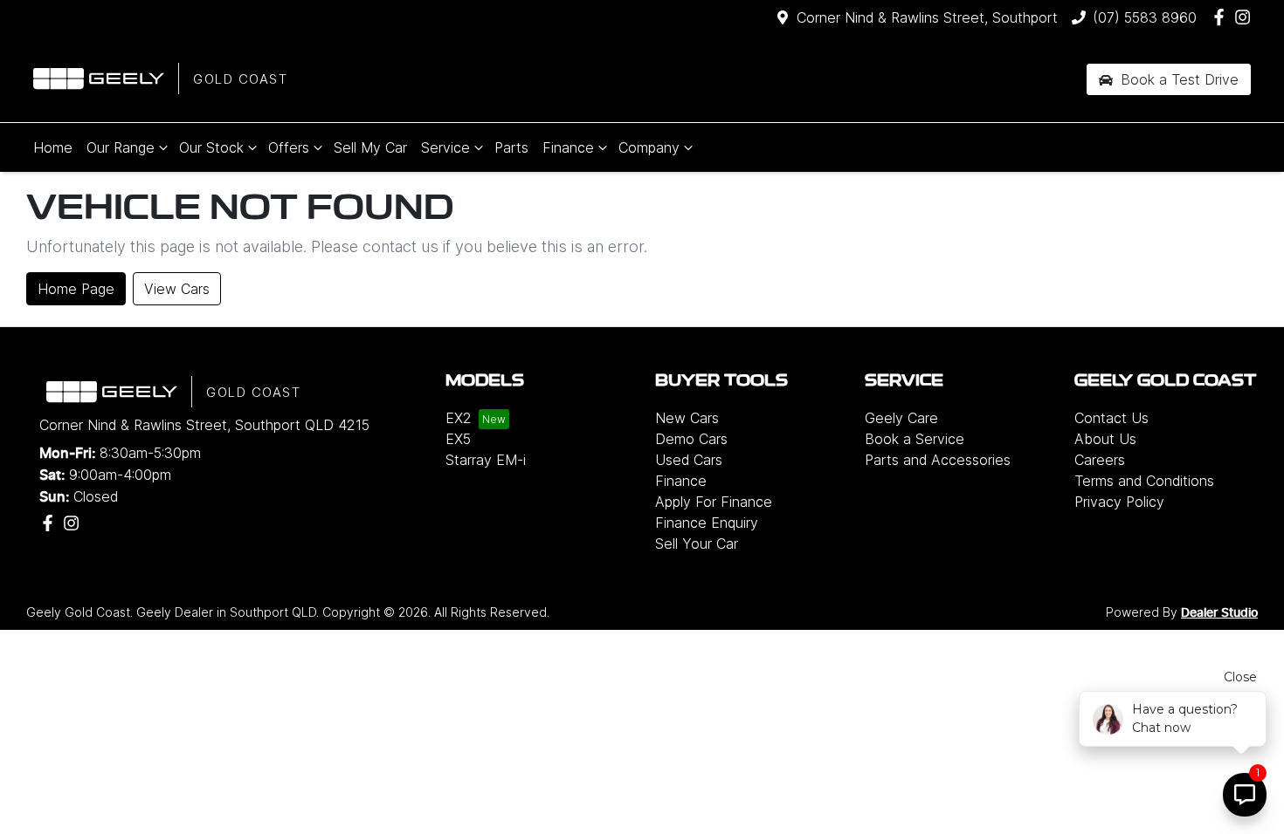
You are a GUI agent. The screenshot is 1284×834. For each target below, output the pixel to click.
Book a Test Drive (1177, 79)
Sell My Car (370, 147)
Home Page (76, 288)
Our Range (120, 147)
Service (445, 147)
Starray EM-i (485, 459)
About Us (1105, 439)
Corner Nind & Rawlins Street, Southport (927, 17)
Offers (288, 147)
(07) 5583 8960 (1145, 17)
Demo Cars (691, 439)
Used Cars (688, 459)
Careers (1099, 459)
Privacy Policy (1119, 501)
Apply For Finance (713, 501)
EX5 (458, 439)
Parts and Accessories (938, 459)
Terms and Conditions (1144, 480)
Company (649, 147)
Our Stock (211, 147)
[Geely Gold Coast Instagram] (1246, 17)
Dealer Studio (1219, 613)
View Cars (177, 288)
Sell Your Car (696, 543)
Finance (568, 147)
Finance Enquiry (706, 522)
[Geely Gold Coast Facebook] (1222, 17)
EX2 (458, 418)
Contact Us (1111, 418)
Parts (511, 147)
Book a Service (914, 439)
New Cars (687, 418)
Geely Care (901, 418)
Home (52, 147)
